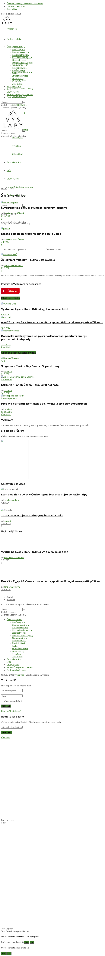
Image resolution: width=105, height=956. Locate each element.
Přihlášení (5, 737)
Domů (4, 188)
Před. (3, 347)
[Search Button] (24, 102)
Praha (15, 73)
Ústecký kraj (18, 137)
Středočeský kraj (20, 75)
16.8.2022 (6, 393)
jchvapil (7, 521)
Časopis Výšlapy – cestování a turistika (25, 3)
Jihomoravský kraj (20, 52)
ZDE (46, 436)
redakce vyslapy (11, 500)
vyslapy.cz (19, 604)
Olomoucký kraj (19, 65)
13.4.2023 (6, 523)
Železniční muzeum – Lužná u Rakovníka (28, 259)
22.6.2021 (6, 268)
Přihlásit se (12, 28)
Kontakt (10, 597)
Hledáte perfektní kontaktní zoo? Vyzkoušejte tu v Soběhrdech (44, 403)
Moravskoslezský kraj (22, 88)
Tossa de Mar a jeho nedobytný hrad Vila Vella (32, 515)
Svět (9, 89)
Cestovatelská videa (16, 97)
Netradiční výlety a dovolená (20, 187)
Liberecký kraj (19, 60)
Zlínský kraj (17, 83)
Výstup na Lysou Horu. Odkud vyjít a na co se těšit (34, 309)
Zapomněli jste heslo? (11, 711)
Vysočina (16, 145)
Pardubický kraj (19, 104)
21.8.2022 (6, 216)
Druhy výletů (13, 91)
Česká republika (14, 39)
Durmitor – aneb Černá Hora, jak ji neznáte (30, 384)
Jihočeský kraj (18, 49)
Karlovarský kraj (20, 54)
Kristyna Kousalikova (14, 557)
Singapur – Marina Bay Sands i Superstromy (30, 366)
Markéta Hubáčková (14, 213)
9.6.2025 (5, 314)
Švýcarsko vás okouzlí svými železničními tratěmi (34, 207)
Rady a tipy (12, 9)
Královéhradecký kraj (22, 72)
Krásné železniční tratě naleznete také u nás (31, 233)
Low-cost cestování (16, 6)
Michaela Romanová (13, 265)
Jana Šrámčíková (12, 586)
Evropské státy (14, 86)
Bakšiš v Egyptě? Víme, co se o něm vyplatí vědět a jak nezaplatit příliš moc (52, 322)
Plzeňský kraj (18, 70)
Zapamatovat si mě (13, 701)
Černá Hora (6, 379)
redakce (8, 371)
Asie (3, 360)
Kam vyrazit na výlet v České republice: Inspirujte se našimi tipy (44, 494)
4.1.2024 (5, 242)
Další (8, 347)
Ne (32, 942)
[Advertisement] (52, 165)
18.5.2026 (6, 328)
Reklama (11, 599)
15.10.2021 (6, 411)
